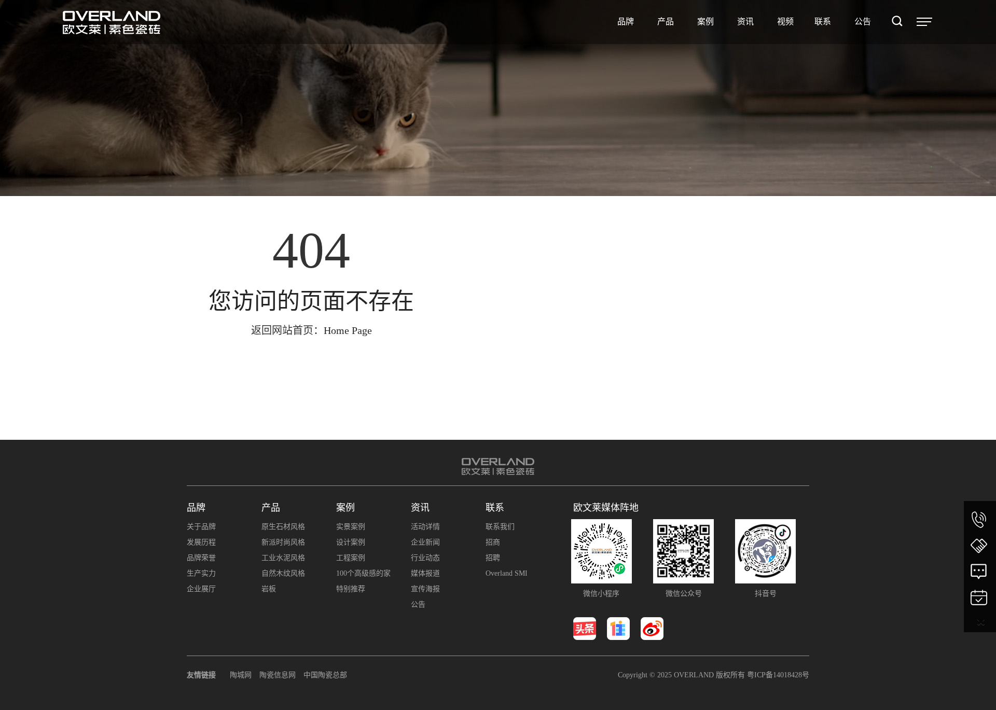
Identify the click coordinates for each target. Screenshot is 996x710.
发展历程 (201, 542)
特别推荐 (350, 589)
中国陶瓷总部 (325, 675)
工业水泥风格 (283, 558)
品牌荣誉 (201, 558)
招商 (493, 542)
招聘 (493, 558)
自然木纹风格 (283, 573)
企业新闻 (425, 542)
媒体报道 (425, 573)
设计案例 (350, 542)
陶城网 (241, 675)
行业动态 (425, 558)
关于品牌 (201, 527)
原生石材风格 (283, 527)
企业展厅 (201, 589)
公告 (418, 604)
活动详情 (425, 527)
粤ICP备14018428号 (778, 675)
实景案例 (350, 527)
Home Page (348, 330)
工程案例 (350, 558)
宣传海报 (425, 589)
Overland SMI (507, 573)
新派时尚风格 (283, 542)
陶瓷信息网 (277, 675)
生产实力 (201, 573)
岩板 (268, 589)
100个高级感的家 (363, 573)
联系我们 (500, 527)
